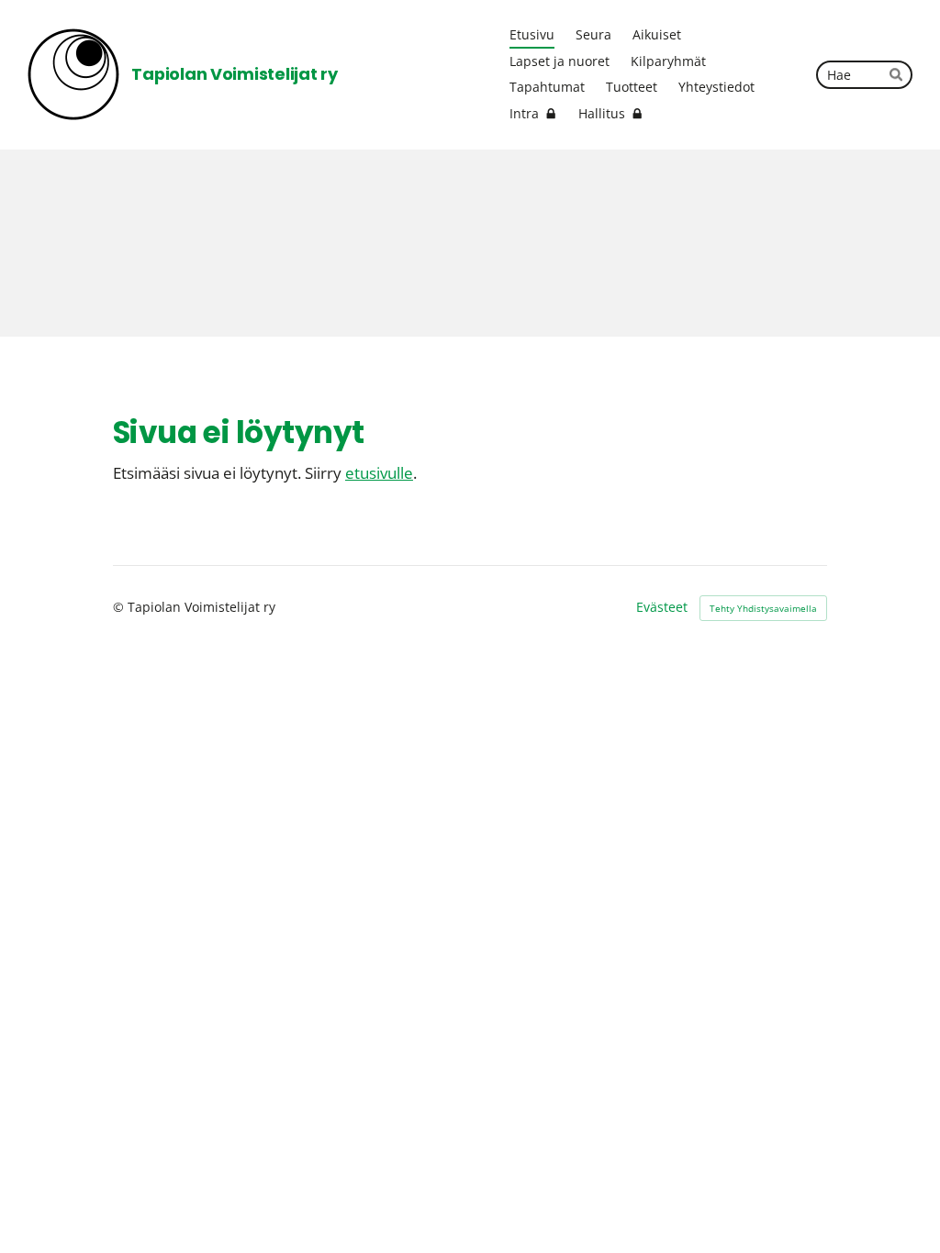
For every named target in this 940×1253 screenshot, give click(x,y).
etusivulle (379, 472)
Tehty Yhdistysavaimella (763, 608)
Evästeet (662, 607)
